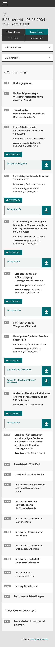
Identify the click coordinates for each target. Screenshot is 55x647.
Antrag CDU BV (14, 209)
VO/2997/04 (14, 154)
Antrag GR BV (13, 261)
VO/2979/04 (14, 413)
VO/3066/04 (14, 301)
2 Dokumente (12, 57)
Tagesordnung (37, 32)
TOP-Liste (13, 38)
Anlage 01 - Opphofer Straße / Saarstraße (21, 381)
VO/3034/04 (14, 200)
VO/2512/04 (14, 360)
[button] (46, 165)
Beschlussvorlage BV (17, 164)
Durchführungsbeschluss (19, 369)
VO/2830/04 (14, 252)
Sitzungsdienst (39, 639)
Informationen (13, 32)
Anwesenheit (36, 38)
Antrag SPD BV (14, 310)
